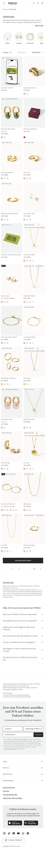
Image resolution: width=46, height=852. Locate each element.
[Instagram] (4, 833)
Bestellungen (8, 780)
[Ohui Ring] (34, 156)
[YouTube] (18, 833)
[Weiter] (40, 568)
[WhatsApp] (23, 833)
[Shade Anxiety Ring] (34, 529)
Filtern (5, 52)
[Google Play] (31, 823)
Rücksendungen (9, 787)
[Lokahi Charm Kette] (34, 238)
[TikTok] (9, 833)
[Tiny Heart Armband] (34, 321)
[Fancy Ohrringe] (12, 446)
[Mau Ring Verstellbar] (12, 156)
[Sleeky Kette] (34, 488)
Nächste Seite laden (23, 560)
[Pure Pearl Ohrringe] (34, 197)
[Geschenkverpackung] (34, 112)
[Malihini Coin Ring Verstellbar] (12, 197)
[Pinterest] (27, 833)
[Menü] (3, 3)
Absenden (38, 735)
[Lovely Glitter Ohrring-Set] (12, 362)
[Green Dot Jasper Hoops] (12, 112)
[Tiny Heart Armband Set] (12, 488)
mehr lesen (39, 25)
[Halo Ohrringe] (12, 279)
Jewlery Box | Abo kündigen (12, 798)
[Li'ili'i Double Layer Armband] (12, 321)
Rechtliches (7, 774)
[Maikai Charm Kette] (34, 279)
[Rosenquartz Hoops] (12, 403)
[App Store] (15, 823)
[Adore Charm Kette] (34, 403)
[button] (34, 3)
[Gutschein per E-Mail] (12, 71)
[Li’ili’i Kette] (12, 529)
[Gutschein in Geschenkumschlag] (12, 238)
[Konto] (38, 3)
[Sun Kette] (34, 446)
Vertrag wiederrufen (10, 795)
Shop (5, 761)
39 (34, 569)
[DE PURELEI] (12, 3)
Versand (6, 791)
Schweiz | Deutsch (15, 840)
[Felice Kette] (34, 362)
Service (6, 768)
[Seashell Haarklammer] (34, 71)
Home (5, 9)
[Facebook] (13, 833)
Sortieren (36, 52)
